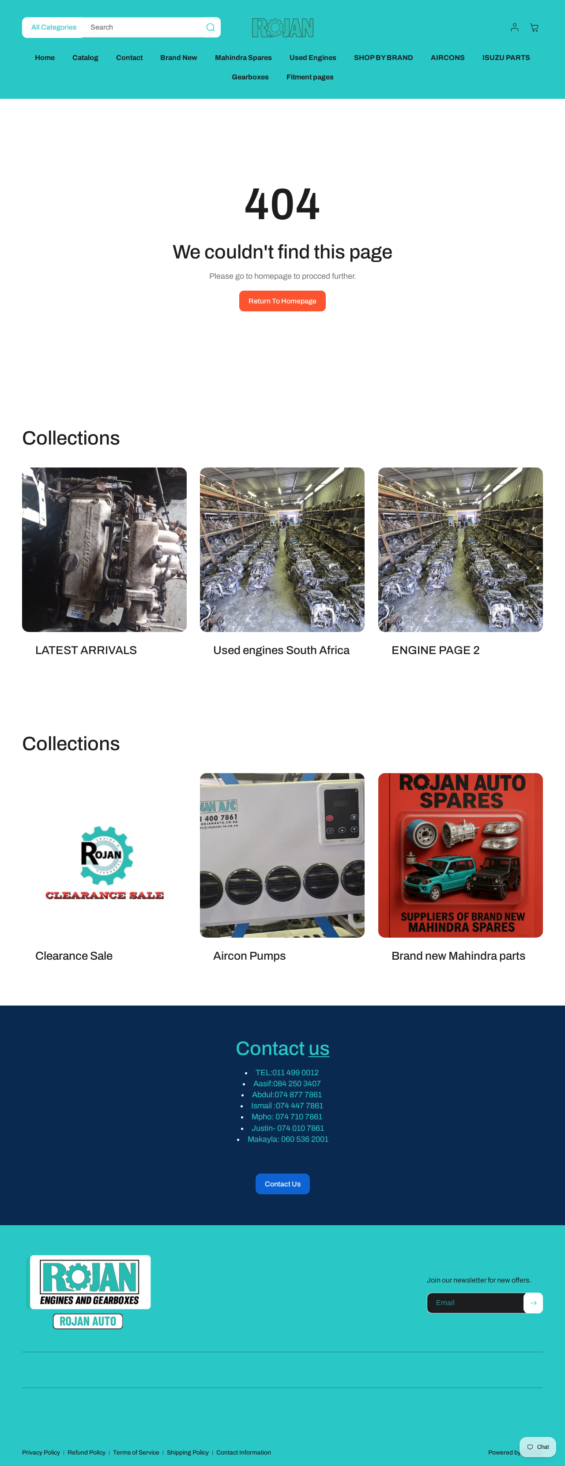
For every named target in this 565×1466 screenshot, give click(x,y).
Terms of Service (136, 1452)
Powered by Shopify (515, 1452)
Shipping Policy (188, 1452)
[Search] (210, 27)
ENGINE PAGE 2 (436, 650)
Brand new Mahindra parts (459, 956)
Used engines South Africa (281, 650)
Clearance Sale (74, 956)
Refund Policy (86, 1452)
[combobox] (148, 27)
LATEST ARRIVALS (86, 650)
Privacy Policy (41, 1452)
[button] (534, 27)
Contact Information (243, 1452)
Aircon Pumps (249, 956)
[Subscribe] (533, 1303)
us (319, 1048)
